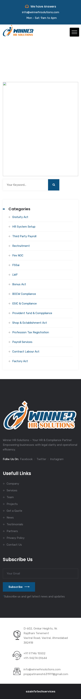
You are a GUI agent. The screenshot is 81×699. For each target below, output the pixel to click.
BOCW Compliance (24, 294)
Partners (12, 531)
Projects (12, 504)
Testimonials (15, 524)
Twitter (41, 459)
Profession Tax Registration (30, 332)
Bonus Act (19, 284)
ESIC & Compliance (24, 303)
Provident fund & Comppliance (32, 313)
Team (10, 497)
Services (12, 490)
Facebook (26, 459)
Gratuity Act (20, 217)
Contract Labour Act (25, 351)
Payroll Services (22, 342)
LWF (15, 274)
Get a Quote (14, 510)
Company (13, 483)
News (10, 517)
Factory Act (20, 361)
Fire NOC (17, 255)
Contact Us (14, 544)
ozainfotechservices (40, 691)
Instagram (56, 459)
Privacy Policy (15, 538)
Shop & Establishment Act (29, 322)
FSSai (15, 265)
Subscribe (15, 587)
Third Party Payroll (24, 236)
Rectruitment (21, 246)
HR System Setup (23, 226)
